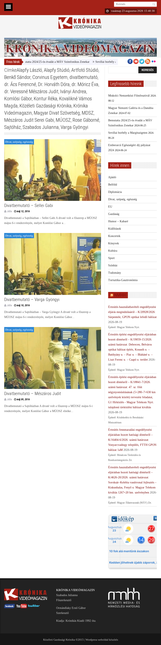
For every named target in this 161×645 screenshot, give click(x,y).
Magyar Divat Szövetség (57, 113)
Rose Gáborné (86, 120)
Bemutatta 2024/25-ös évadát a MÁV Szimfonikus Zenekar (44, 61)
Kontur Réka (45, 99)
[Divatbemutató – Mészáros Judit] (52, 358)
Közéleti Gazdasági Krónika (45, 106)
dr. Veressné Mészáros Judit (31, 91)
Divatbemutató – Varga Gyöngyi (31, 299)
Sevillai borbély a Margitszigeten (104, 61)
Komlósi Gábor (18, 99)
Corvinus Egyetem (50, 77)
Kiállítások (114, 228)
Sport (111, 258)
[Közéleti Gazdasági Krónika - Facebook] (9, 607)
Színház (112, 265)
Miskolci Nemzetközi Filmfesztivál (129, 95)
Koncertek (114, 236)
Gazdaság (113, 214)
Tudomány (114, 272)
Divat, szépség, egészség (19, 141)
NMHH (120, 295)
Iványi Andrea (73, 91)
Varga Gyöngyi (74, 127)
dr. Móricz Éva (84, 84)
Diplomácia (115, 192)
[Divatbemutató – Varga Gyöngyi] (52, 264)
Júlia (9, 211)
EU (110, 206)
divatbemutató (83, 77)
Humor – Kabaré (118, 221)
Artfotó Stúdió (84, 70)
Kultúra (112, 250)
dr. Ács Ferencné (20, 84)
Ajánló (112, 177)
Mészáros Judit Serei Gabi (29, 120)
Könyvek (113, 243)
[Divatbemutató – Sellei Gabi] (52, 170)
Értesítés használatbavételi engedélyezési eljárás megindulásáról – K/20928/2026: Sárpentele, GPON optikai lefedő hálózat (132, 312)
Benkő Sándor (17, 77)
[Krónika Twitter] (34, 607)
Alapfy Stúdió (56, 70)
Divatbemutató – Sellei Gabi (28, 205)
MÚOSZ (63, 120)
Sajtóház (12, 127)
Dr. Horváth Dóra (54, 84)
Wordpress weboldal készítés (102, 639)
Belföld (112, 184)
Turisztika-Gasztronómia (123, 280)
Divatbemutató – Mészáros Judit (32, 393)
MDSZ (87, 113)
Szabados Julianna (41, 127)
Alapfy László (29, 70)
